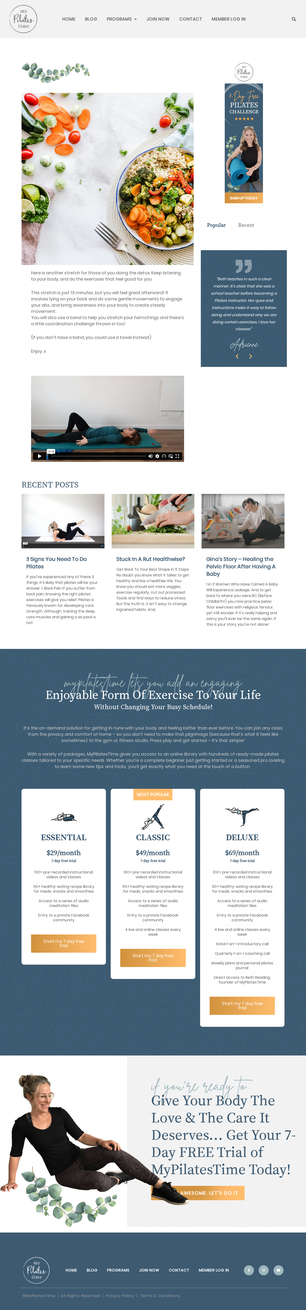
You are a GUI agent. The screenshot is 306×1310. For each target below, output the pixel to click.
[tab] (216, 225)
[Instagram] (264, 1270)
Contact (190, 19)
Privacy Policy (120, 1296)
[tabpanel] (244, 238)
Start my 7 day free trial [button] (63, 943)
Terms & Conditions (160, 1296)
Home (69, 19)
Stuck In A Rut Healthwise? (150, 559)
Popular (216, 225)
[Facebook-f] (249, 1270)
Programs (119, 19)
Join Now (158, 19)
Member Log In (229, 19)
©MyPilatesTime (39, 1296)
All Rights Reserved (80, 1296)
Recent (246, 225)
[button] (237, 356)
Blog (91, 19)
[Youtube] (278, 1270)
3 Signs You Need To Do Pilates (56, 562)
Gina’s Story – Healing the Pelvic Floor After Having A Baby (241, 566)
